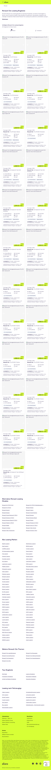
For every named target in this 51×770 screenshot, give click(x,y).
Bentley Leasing (6, 594)
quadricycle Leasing (31, 700)
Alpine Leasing (5, 589)
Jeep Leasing (29, 559)
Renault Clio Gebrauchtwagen (33, 655)
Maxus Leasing (5, 624)
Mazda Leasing (5, 566)
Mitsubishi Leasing (6, 569)
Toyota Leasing (5, 581)
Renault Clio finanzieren (8, 658)
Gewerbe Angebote (31, 679)
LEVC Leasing (29, 612)
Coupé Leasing (5, 700)
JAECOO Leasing (30, 609)
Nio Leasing (5, 627)
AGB (28, 722)
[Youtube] (40, 764)
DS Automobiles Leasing (8, 551)
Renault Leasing (6, 576)
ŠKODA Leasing (30, 584)
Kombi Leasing (5, 697)
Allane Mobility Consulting (8, 722)
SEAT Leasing (29, 576)
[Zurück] (3, 44)
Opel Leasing (5, 571)
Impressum (29, 718)
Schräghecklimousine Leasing (33, 692)
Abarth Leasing (5, 543)
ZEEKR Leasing (5, 640)
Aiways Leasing (5, 586)
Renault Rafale (5, 525)
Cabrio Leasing (5, 692)
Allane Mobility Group (7, 720)
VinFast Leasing (6, 637)
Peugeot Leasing (30, 571)
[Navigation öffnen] (3, 2)
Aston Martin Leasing (31, 589)
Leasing (22, 51)
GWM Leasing (29, 602)
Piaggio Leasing (6, 630)
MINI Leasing (29, 564)
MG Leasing (5, 622)
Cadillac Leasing (30, 594)
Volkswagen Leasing (31, 581)
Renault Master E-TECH (8, 523)
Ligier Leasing (5, 617)
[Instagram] (33, 764)
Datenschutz (30, 720)
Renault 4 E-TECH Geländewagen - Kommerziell (34, 505)
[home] (14, 2)
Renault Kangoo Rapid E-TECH (9, 520)
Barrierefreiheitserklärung (33, 724)
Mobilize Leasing (30, 624)
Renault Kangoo (30, 515)
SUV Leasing (5, 695)
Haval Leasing (29, 604)
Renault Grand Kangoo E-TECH (9, 515)
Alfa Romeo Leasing (31, 543)
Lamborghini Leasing (7, 614)
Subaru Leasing (5, 635)
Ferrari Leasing (5, 602)
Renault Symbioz (6, 528)
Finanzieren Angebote (7, 676)
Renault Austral (5, 510)
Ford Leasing (29, 554)
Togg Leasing (29, 635)
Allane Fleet (5, 724)
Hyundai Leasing (6, 559)
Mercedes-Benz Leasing (32, 566)
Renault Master (29, 520)
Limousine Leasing (30, 695)
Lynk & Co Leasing (30, 619)
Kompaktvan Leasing (31, 697)
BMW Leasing (29, 546)
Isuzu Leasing (5, 609)
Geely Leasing (5, 604)
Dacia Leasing (29, 551)
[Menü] (49, 761)
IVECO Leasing (29, 607)
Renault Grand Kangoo (31, 512)
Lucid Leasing (5, 619)
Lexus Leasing (29, 614)
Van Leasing (5, 702)
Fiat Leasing (5, 554)
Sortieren (39, 30)
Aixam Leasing (29, 586)
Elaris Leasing (5, 599)
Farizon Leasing (29, 599)
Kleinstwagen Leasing (7, 707)
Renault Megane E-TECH (32, 523)
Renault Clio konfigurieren (8, 655)
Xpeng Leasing (29, 637)
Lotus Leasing (29, 617)
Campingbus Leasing (31, 702)
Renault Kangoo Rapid (31, 518)
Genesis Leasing (6, 556)
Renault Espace (6, 512)
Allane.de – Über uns (7, 718)
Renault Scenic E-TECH (31, 525)
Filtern (13, 30)
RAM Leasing (29, 630)
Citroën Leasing (30, 548)
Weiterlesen (5, 19)
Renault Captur (29, 510)
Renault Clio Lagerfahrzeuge (9, 653)
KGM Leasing (5, 612)
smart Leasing (29, 640)
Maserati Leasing (30, 622)
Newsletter (5, 732)
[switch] (46, 765)
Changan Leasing (6, 597)
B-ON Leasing (5, 592)
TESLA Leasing (29, 579)
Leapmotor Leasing (6, 564)
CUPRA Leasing (6, 548)
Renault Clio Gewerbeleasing (33, 658)
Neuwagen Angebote (31, 676)
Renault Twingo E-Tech (31, 530)
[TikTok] (37, 764)
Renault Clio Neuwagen (31, 653)
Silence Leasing (29, 632)
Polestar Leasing (6, 574)
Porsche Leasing (30, 574)
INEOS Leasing (5, 607)
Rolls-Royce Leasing (7, 632)
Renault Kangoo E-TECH (8, 518)
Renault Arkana (29, 507)
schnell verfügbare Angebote (9, 679)
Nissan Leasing (29, 569)
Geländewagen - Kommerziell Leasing (35, 705)
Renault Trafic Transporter (8, 530)
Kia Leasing (5, 561)
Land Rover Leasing (30, 561)
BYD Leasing (29, 592)
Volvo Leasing (5, 584)
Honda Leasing (29, 556)
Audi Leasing (5, 546)
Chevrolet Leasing (30, 597)
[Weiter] (23, 44)
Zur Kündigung (30, 726)
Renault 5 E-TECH (6, 507)
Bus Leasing (5, 705)
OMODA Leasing (30, 627)
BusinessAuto (5, 736)
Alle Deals (4, 674)
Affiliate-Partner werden (8, 734)
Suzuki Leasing (5, 579)
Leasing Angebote (30, 674)
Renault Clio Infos (6, 661)
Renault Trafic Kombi (31, 528)
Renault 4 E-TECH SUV (7, 505)
